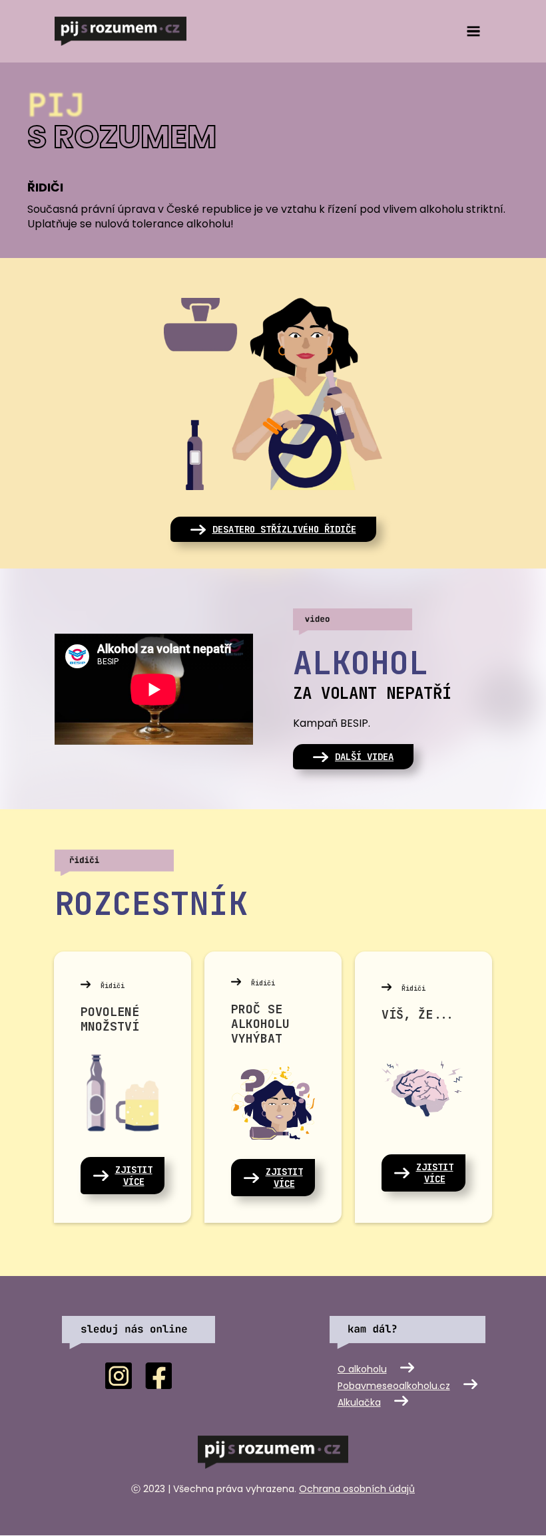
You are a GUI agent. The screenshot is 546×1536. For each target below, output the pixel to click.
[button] (473, 31)
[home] (120, 31)
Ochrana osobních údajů (357, 1488)
